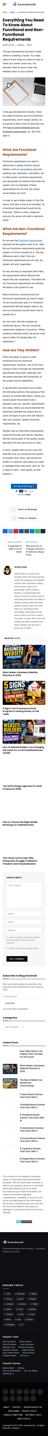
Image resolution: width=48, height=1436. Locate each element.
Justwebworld (29, 1425)
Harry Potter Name (11, 1353)
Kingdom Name (9, 1355)
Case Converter (9, 1344)
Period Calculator (26, 1347)
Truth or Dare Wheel (11, 1371)
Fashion (10, 1314)
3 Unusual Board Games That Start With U (32, 1139)
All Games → (8, 1373)
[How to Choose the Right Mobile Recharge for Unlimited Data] (24, 807)
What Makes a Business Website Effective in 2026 (20, 674)
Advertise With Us (33, 1407)
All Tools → (25, 1355)
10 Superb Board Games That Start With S (32, 1160)
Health (35, 1304)
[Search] (44, 4)
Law (19, 1319)
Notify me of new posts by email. (23, 948)
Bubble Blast (8, 1368)
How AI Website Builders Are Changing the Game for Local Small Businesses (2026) (23, 750)
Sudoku (20, 1368)
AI (22, 1325)
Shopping (10, 1325)
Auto (22, 1314)
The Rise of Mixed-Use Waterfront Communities (31, 1083)
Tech (29, 45)
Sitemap (16, 1428)
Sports (30, 1319)
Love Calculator (27, 1344)
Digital (12, 12)
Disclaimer (13, 1411)
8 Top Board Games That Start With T (30, 1150)
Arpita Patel (9, 45)
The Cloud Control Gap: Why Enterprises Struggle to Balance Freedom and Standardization (20, 860)
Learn (21, 1299)
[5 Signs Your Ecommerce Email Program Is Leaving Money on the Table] (24, 693)
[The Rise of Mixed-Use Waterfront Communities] (10, 1083)
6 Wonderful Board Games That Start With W (32, 1117)
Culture (23, 1304)
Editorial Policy (33, 1415)
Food (32, 1314)
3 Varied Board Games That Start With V (31, 1129)
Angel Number (28, 1350)
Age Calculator (9, 1341)
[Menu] (4, 4)
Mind (9, 1319)
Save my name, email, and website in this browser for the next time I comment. (23, 940)
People (33, 1299)
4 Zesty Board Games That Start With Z (31, 1096)
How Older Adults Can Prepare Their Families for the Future (31, 1054)
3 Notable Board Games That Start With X (32, 1106)
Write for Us (24, 1419)
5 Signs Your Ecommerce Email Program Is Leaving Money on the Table (21, 711)
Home (5, 12)
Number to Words (10, 1350)
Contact (16, 1407)
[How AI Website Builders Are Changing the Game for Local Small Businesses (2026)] (24, 732)
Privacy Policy (29, 1411)
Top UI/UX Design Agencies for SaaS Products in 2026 (22, 788)
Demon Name (28, 1353)
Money (9, 1299)
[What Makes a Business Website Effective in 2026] (24, 657)
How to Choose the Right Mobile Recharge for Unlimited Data (20, 824)
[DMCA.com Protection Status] (24, 1222)
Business (21, 1294)
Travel (20, 1309)
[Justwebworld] (24, 4)
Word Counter (25, 1341)
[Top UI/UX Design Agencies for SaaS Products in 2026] (24, 770)
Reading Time (9, 1347)
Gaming (33, 1309)
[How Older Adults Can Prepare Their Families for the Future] (10, 1054)
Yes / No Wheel (30, 1371)
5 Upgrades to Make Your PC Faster (15, 549)
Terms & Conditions (13, 1415)
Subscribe (10, 1003)
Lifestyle (10, 1304)
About (6, 1407)
